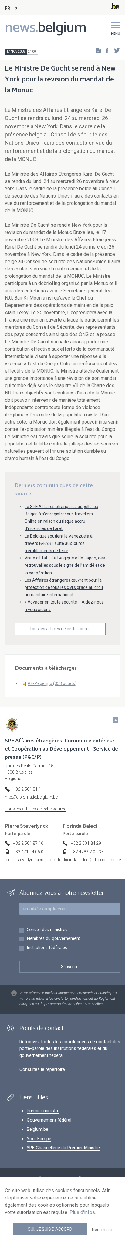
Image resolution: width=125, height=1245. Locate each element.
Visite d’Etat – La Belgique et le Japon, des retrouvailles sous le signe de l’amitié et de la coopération (65, 565)
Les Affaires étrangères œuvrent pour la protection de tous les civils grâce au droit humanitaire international (64, 587)
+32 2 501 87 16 (28, 843)
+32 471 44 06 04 (29, 851)
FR (7, 8)
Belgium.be (37, 1129)
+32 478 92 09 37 (87, 851)
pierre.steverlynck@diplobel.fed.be (37, 859)
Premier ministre (43, 1110)
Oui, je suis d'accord (50, 1229)
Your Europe (39, 1138)
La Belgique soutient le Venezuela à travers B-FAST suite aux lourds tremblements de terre (59, 543)
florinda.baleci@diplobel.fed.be (91, 859)
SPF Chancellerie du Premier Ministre (63, 1147)
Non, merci (102, 1229)
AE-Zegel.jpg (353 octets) (52, 683)
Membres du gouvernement (53, 938)
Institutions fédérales (47, 947)
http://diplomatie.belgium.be (31, 797)
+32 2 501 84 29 (86, 843)
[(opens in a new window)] (105, 50)
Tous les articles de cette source (60, 628)
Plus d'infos (82, 1212)
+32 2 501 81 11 (28, 789)
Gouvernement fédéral (49, 1120)
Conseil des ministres (47, 930)
